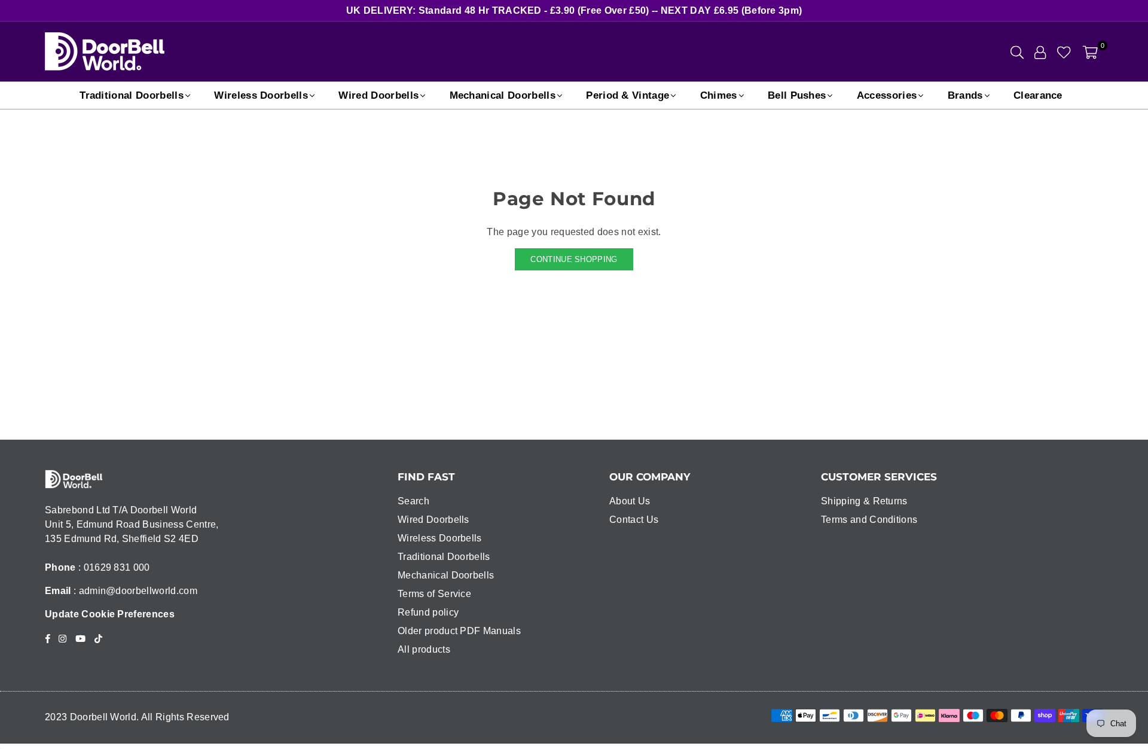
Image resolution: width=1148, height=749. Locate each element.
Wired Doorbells (378, 95)
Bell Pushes (797, 95)
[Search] (1017, 51)
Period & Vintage (627, 95)
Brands (965, 95)
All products (424, 649)
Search (413, 501)
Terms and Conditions (869, 519)
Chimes (718, 95)
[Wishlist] (1064, 51)
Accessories (887, 95)
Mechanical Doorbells (502, 95)
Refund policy (428, 612)
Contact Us (633, 519)
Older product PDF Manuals (459, 631)
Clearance (1037, 95)
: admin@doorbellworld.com (134, 591)
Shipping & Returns (864, 501)
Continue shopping (573, 259)
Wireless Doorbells (261, 95)
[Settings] (1040, 51)
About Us (630, 501)
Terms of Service (434, 594)
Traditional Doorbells (132, 95)
